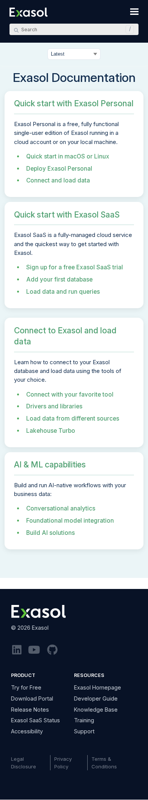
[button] (128, 29)
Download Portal (32, 698)
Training (84, 720)
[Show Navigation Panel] (134, 11)
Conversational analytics (60, 508)
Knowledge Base (96, 709)
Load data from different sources (72, 418)
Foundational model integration (70, 520)
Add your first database (59, 279)
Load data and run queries (63, 291)
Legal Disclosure (23, 763)
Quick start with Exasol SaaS (67, 214)
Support (84, 731)
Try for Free (26, 687)
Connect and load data (58, 180)
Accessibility (27, 731)
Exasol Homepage (97, 687)
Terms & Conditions (104, 763)
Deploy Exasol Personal (59, 168)
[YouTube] (34, 650)
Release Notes (30, 709)
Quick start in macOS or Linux (67, 156)
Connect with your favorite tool (69, 394)
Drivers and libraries (54, 406)
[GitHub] (52, 650)
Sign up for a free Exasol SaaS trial (74, 267)
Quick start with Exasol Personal (74, 103)
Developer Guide (96, 698)
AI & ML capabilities (50, 464)
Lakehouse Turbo (50, 430)
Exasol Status (35, 720)
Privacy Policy (63, 763)
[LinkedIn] (17, 650)
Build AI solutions (50, 532)
